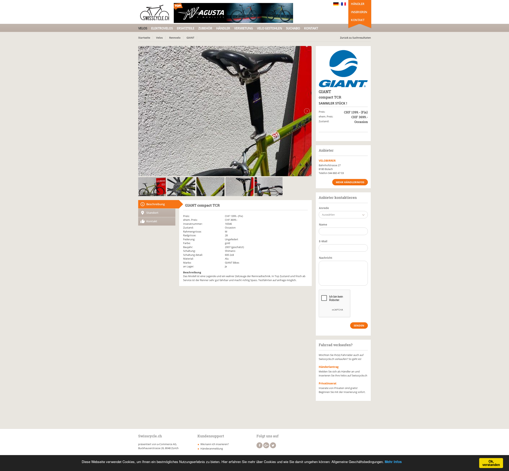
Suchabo (293, 28)
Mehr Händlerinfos (350, 182)
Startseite (144, 37)
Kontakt (357, 20)
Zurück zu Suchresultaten (355, 37)
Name (323, 224)
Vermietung (243, 28)
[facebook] (259, 445)
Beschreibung (155, 204)
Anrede (324, 208)
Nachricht (325, 258)
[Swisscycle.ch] (155, 13)
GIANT (190, 37)
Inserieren (359, 12)
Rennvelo (175, 37)
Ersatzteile (185, 28)
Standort (152, 213)
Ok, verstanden (491, 463)
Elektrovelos (162, 28)
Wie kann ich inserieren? (214, 444)
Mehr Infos (393, 461)
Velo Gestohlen (269, 28)
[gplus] (266, 445)
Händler (357, 4)
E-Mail (323, 241)
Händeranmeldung (211, 448)
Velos (142, 28)
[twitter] (273, 445)
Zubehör (205, 28)
